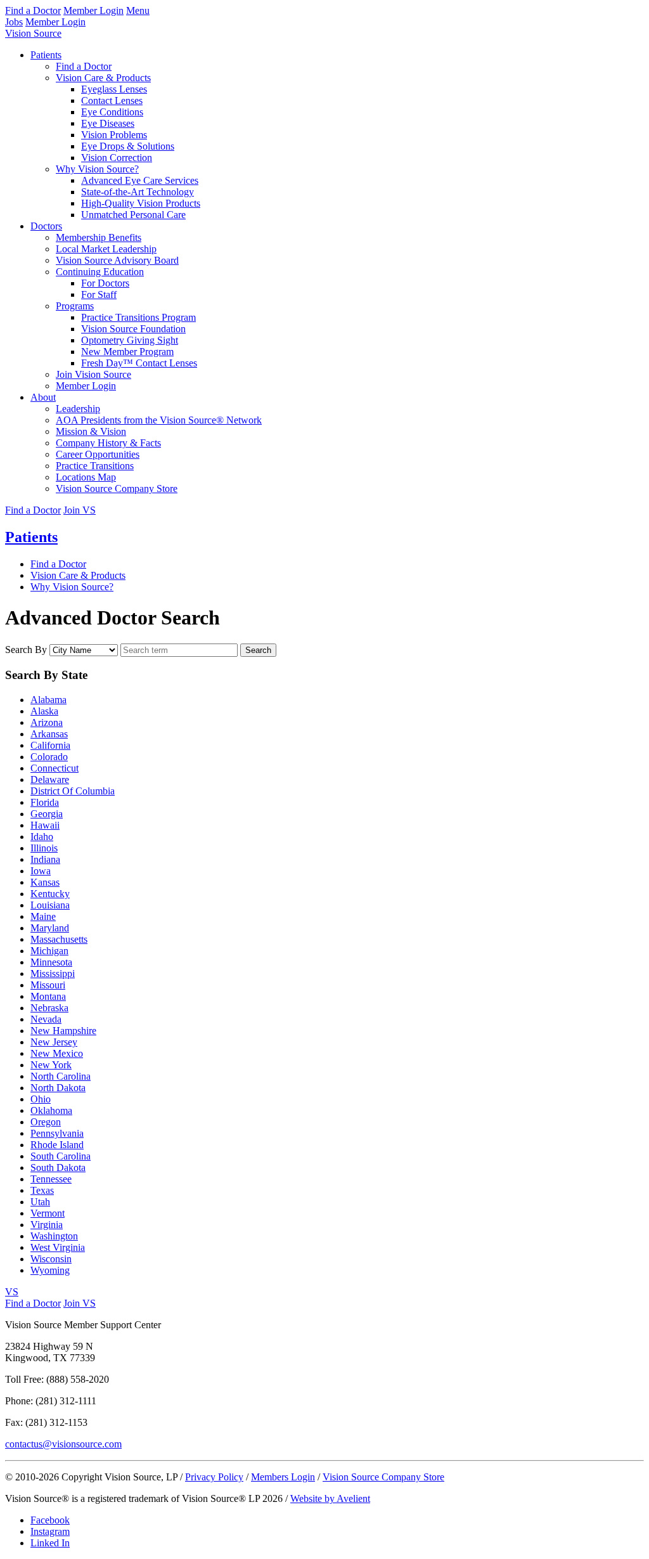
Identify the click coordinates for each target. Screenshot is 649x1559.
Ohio (40, 1099)
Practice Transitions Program (138, 317)
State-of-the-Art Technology (137, 191)
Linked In (50, 1542)
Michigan (49, 950)
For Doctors (105, 283)
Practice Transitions (95, 465)
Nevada (45, 1019)
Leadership (78, 408)
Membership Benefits (98, 237)
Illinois (44, 848)
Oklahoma (51, 1110)
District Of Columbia (72, 791)
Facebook (50, 1520)
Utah (40, 1201)
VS (11, 1291)
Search (258, 650)
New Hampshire (63, 1030)
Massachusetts (58, 939)
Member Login (93, 10)
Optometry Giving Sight (129, 340)
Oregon (45, 1121)
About (43, 397)
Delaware (49, 779)
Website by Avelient (330, 1498)
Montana (48, 996)
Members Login (283, 1477)
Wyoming (50, 1270)
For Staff (99, 294)
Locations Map (86, 477)
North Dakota (58, 1087)
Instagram (50, 1531)
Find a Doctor (33, 10)
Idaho (41, 836)
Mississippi (52, 973)
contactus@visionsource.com (63, 1444)
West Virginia (57, 1247)
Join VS (79, 510)
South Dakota (58, 1167)
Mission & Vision (91, 431)
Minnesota (51, 962)
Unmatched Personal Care (133, 214)
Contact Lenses (112, 100)
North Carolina (60, 1076)
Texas (42, 1190)
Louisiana (50, 905)
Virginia (46, 1224)
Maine (43, 916)
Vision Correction (116, 157)
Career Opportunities (97, 454)
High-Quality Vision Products (140, 203)
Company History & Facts (108, 442)
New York (51, 1064)
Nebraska (49, 1007)
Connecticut (54, 768)
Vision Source (33, 33)
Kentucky (50, 893)
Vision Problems (114, 134)
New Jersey (53, 1042)
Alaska (44, 711)
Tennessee (51, 1179)
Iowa (40, 870)
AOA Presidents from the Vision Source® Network (159, 420)
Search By (26, 649)
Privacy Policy (214, 1477)
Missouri (47, 985)
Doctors (46, 226)
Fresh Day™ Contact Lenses (139, 363)
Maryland (49, 927)
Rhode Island (57, 1144)
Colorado (49, 756)
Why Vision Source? (97, 169)
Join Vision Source (93, 374)
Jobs (14, 21)
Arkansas (49, 733)
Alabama (48, 699)
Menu (138, 10)
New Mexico (56, 1053)
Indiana (45, 859)
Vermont (47, 1213)
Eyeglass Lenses (114, 89)
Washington (54, 1236)
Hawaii (45, 825)
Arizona (46, 722)
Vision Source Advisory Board (117, 260)
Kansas (45, 882)
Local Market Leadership (106, 248)
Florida (44, 802)
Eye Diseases (107, 123)
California (50, 745)
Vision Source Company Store (116, 488)
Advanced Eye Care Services (139, 180)
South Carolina (60, 1156)
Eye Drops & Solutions (127, 146)
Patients (45, 54)
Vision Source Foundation (133, 328)
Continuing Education (100, 271)
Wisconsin (51, 1258)
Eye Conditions (112, 112)
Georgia (46, 813)
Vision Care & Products (103, 77)
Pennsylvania (57, 1133)
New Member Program (127, 351)
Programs (75, 306)
